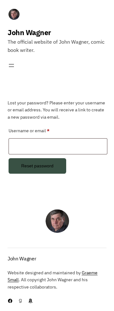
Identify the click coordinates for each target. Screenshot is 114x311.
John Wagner (29, 32)
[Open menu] (11, 65)
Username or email (38, 130)
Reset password (37, 165)
